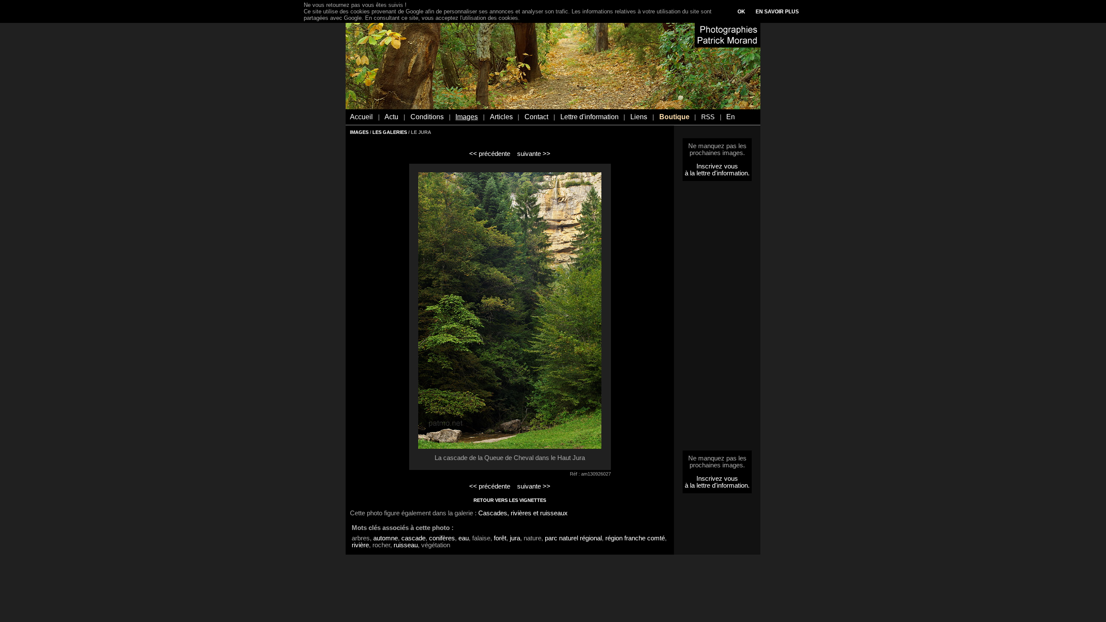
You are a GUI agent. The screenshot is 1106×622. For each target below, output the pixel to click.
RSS (708, 117)
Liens (638, 117)
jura (515, 538)
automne (385, 538)
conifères (442, 538)
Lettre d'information (589, 117)
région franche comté (635, 538)
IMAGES (359, 132)
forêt (500, 538)
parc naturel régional (573, 538)
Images (466, 117)
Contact (536, 117)
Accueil (361, 117)
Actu (391, 117)
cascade (413, 538)
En (730, 117)
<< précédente (489, 153)
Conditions (427, 117)
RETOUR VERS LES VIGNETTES (510, 500)
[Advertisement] (717, 318)
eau (463, 538)
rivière (360, 545)
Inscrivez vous (717, 166)
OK (741, 12)
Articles (501, 117)
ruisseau (406, 545)
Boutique (674, 117)
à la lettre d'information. (717, 173)
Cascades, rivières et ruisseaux (523, 513)
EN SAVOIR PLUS (777, 12)
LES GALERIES (389, 132)
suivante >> (533, 153)
